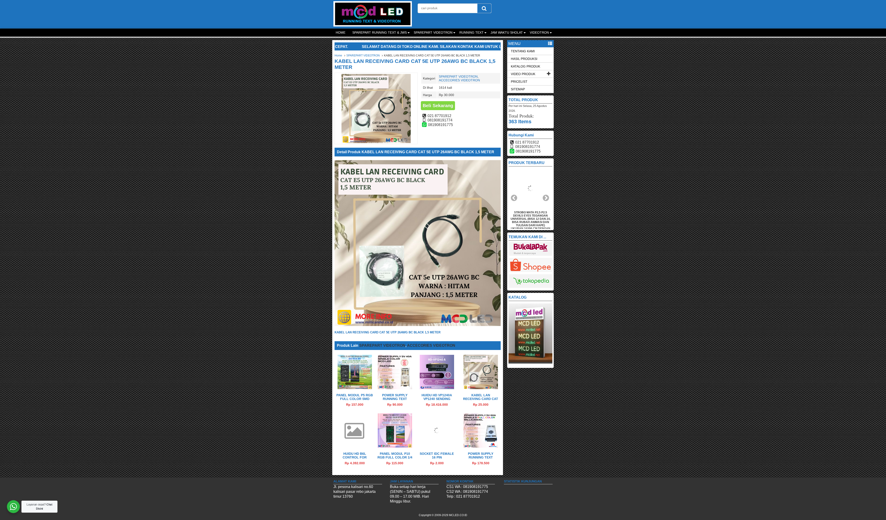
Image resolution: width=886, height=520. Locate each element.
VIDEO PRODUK (523, 74)
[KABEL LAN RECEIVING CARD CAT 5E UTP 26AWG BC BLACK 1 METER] (481, 388)
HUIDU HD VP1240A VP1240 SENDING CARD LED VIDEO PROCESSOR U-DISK (437, 400)
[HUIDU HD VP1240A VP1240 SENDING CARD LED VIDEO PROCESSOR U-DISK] (437, 388)
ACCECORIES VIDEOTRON (459, 80)
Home (338, 55)
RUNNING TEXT (471, 32)
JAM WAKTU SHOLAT (507, 32)
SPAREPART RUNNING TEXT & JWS (379, 32)
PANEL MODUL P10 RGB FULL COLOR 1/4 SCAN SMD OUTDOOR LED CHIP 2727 (394, 459)
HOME (340, 32)
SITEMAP (518, 89)
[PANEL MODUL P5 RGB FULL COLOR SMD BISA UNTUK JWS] (355, 388)
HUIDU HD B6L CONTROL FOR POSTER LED (355, 457)
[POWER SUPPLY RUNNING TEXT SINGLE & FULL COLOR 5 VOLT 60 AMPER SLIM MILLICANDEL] (481, 446)
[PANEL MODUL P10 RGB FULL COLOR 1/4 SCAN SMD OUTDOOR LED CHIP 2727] (395, 446)
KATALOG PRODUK (525, 66)
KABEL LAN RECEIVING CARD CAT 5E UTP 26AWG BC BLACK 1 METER (480, 400)
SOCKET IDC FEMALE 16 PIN (437, 455)
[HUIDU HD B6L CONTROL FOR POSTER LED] (354, 436)
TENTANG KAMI (523, 51)
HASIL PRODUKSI (524, 59)
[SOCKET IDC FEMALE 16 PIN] (437, 446)
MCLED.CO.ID (458, 515)
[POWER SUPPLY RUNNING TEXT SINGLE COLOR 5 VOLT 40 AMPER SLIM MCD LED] (395, 388)
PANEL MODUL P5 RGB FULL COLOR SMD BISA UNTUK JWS (354, 398)
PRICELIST (519, 81)
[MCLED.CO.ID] (372, 25)
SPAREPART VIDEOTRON (433, 32)
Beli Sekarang (438, 105)
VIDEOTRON (539, 32)
